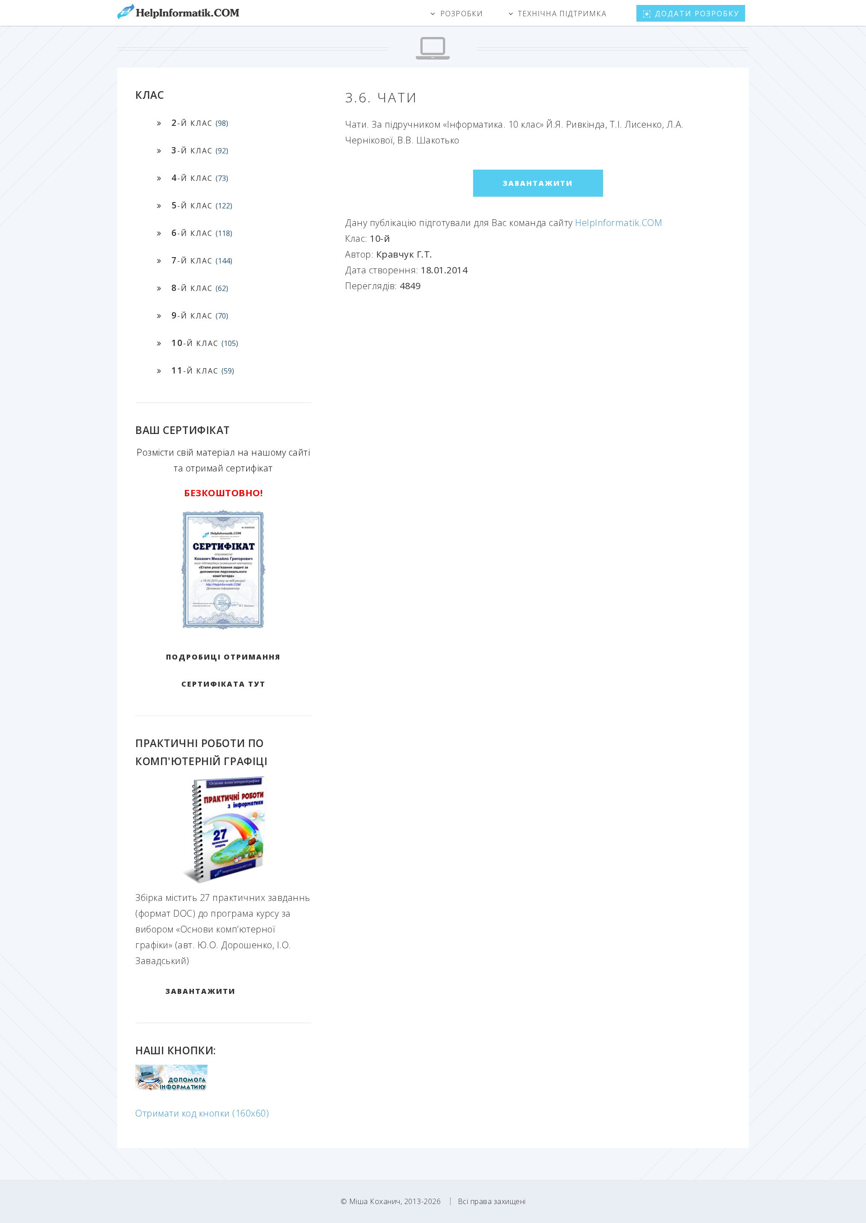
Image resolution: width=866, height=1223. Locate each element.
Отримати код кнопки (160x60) (202, 1113)
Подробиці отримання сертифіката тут (223, 670)
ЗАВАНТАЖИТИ (200, 991)
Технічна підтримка (562, 13)
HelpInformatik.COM (618, 223)
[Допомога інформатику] (171, 1088)
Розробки (462, 13)
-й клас (199, 122)
